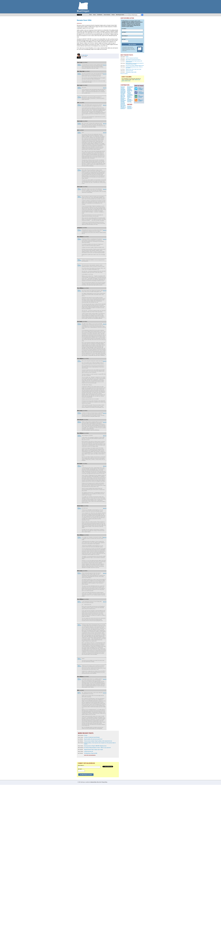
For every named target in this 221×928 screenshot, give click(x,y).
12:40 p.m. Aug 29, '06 (79, 105)
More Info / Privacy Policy (102, 782)
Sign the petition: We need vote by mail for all (93, 739)
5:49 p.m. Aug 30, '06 (79, 508)
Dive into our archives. (90, 755)
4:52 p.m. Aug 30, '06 (79, 466)
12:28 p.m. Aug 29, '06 (79, 88)
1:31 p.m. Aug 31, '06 (79, 625)
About (94, 14)
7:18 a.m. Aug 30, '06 (79, 361)
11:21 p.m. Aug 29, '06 (79, 324)
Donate (113, 14)
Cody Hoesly (123, 103)
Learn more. (124, 50)
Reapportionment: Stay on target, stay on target (93, 749)
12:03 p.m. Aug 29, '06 (79, 65)
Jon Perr (128, 91)
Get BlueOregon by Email (140, 96)
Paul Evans (122, 99)
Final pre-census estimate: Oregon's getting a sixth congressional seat (134, 61)
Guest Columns (107, 14)
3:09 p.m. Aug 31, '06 (79, 659)
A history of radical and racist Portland (92, 737)
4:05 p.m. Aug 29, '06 (79, 291)
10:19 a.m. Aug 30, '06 (79, 413)
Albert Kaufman (123, 106)
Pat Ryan (128, 96)
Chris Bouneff (123, 91)
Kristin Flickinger (123, 100)
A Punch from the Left (88, 751)
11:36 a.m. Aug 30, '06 (79, 436)
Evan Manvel (123, 108)
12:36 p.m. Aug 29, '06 (79, 97)
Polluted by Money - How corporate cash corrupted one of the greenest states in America (134, 63)
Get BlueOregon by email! (86, 774)
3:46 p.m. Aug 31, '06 (79, 666)
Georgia (85, 735)
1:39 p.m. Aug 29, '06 (79, 197)
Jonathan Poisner (130, 95)
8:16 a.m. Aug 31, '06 (79, 602)
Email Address (81, 765)
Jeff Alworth (123, 87)
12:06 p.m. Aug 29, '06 (79, 74)
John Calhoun (123, 93)
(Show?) (104, 65)
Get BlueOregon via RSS (140, 100)
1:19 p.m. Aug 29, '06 (79, 133)
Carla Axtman (129, 108)
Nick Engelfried (123, 98)
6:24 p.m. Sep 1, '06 (79, 693)
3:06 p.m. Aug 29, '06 (79, 260)
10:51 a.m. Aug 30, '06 (79, 422)
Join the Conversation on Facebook (141, 92)
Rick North (129, 88)
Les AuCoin (122, 88)
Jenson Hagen (123, 102)
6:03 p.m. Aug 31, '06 (79, 679)
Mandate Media (94, 782)
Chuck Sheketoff (130, 100)
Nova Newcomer (129, 87)
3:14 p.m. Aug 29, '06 (79, 265)
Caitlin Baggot (123, 89)
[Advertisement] (113, 84)
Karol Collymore (129, 107)
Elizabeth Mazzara (130, 86)
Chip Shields (129, 99)
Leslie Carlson (123, 95)
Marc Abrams (123, 86)
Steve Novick (79, 23)
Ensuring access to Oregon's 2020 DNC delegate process (95, 745)
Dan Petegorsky (129, 94)
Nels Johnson (123, 104)
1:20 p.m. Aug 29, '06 (79, 170)
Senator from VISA (84, 20)
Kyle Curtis (122, 97)
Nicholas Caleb (123, 92)
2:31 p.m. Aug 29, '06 (79, 230)
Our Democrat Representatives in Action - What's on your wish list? (97, 747)
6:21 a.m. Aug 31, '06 (79, 573)
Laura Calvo (122, 94)
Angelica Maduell (123, 107)
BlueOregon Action (120, 14)
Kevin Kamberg (123, 105)
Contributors (99, 14)
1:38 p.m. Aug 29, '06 (79, 189)
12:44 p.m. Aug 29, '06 (79, 124)
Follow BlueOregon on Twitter (140, 89)
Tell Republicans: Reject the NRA (90, 753)
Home (90, 14)
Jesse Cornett (123, 96)
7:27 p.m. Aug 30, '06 (79, 537)
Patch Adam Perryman (129, 93)
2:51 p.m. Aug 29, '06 (79, 239)
